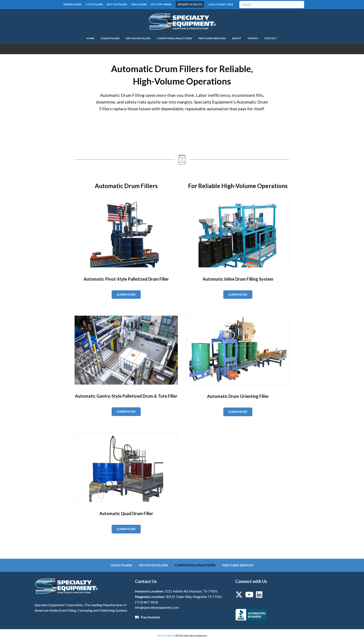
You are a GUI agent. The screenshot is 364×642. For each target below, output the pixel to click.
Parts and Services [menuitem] (237, 565)
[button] (182, 131)
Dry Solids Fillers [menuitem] (153, 565)
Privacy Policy (165, 635)
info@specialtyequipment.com (157, 607)
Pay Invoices (150, 617)
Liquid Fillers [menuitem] (121, 565)
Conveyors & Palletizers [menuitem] (195, 565)
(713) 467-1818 (146, 602)
